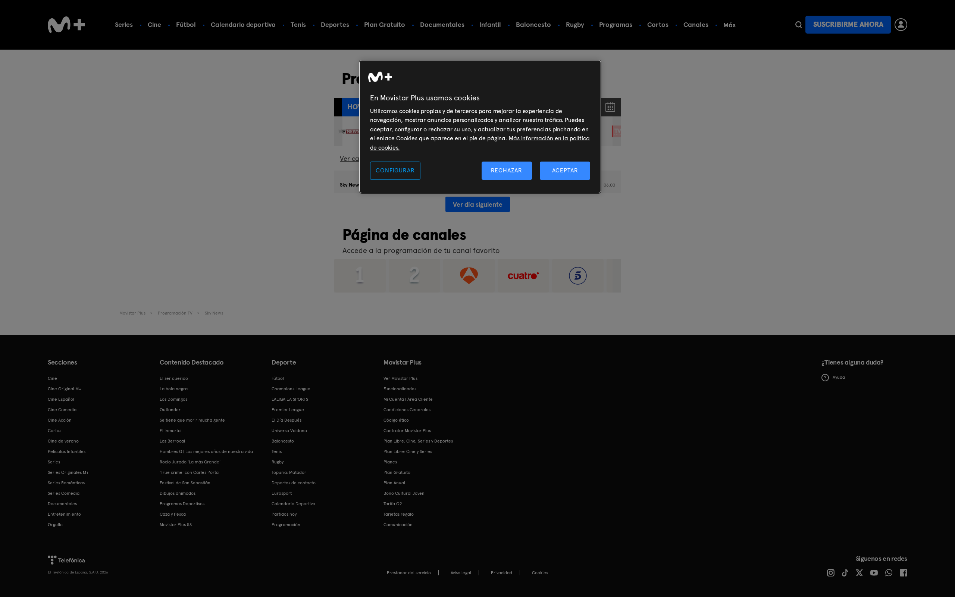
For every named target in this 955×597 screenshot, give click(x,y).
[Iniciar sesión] (901, 24)
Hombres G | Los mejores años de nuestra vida (206, 451)
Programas (615, 24)
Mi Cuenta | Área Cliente (408, 399)
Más (729, 25)
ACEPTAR (565, 170)
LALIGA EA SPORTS (290, 399)
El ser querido (174, 378)
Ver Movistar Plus (400, 378)
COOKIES (540, 572)
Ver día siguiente (477, 204)
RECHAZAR (506, 170)
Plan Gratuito (384, 24)
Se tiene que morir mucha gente (192, 420)
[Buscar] (798, 24)
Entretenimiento (64, 514)
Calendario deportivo (243, 24)
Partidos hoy (284, 514)
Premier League (288, 409)
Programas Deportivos (182, 503)
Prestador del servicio (409, 572)
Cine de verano (63, 441)
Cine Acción (60, 420)
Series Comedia (63, 493)
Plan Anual (394, 482)
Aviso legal (461, 572)
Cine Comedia (62, 409)
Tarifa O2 (392, 503)
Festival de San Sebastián (185, 482)
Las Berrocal (172, 441)
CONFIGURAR (395, 170)
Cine (154, 24)
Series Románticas (66, 482)
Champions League (291, 388)
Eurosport (282, 493)
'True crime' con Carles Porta (189, 472)
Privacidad (501, 572)
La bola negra (174, 388)
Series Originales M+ (68, 472)
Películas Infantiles (66, 451)
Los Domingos (173, 399)
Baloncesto (533, 24)
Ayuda (839, 377)
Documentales (442, 24)
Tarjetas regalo (398, 514)
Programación (286, 524)
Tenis (298, 24)
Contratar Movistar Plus (407, 430)
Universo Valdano (289, 430)
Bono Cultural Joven (404, 493)
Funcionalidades (399, 388)
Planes (390, 462)
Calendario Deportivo (293, 503)
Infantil (490, 24)
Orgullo (55, 524)
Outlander (170, 409)
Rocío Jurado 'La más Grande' (190, 462)
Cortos (657, 24)
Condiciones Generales (406, 409)
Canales (695, 24)
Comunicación (398, 524)
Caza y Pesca (173, 514)
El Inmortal (171, 430)
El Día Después (286, 420)
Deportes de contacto (294, 482)
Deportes (335, 24)
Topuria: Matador (289, 472)
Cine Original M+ (64, 388)
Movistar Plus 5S (176, 524)
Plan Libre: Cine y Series (407, 451)
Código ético (396, 420)
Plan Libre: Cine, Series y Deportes (418, 441)
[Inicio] (66, 24)
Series (124, 24)
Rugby (575, 24)
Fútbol (186, 24)
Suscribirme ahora (848, 24)
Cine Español (61, 399)
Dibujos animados (177, 493)
